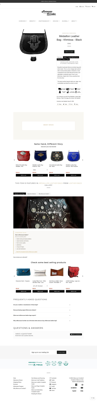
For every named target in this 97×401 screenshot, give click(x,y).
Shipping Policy (17, 382)
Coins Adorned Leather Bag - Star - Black (56, 165)
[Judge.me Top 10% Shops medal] (66, 363)
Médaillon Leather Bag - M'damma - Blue (38, 165)
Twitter (53, 380)
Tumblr (53, 386)
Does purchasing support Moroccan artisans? (41, 310)
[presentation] (14, 160)
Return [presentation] (64, 59)
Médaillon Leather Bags (51, 183)
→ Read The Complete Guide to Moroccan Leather (26, 251)
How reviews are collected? (20, 257)
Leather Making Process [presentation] (73, 57)
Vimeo (53, 390)
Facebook (53, 378)
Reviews (15, 384)
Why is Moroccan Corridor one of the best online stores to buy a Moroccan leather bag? (41, 320)
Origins (55, 21)
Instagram (53, 384)
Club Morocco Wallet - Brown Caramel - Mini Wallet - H (56, 281)
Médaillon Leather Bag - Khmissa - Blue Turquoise (72, 165)
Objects (32, 21)
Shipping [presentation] (59, 59)
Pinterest (53, 382)
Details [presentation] (65, 57)
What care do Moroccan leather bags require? (41, 315)
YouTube (53, 388)
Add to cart (23, 175)
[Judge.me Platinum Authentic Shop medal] (54, 363)
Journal (65, 21)
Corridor (22, 21)
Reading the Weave (36, 393)
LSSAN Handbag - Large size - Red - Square (73, 281)
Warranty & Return (18, 380)
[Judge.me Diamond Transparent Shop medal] (48, 363)
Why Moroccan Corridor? (44, 193)
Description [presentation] (60, 57)
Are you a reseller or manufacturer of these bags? (41, 304)
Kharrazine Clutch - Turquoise (23, 281)
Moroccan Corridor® (78, 378)
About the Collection (31, 193)
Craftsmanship (44, 21)
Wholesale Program (18, 386)
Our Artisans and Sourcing (38, 378)
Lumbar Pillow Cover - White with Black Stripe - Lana (39, 281)
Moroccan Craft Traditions (37, 380)
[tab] (60, 57)
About (74, 21)
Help (14, 378)
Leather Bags (75, 183)
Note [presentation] (68, 59)
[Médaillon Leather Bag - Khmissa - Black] (33, 58)
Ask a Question (76, 334)
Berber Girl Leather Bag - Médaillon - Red (21, 165)
